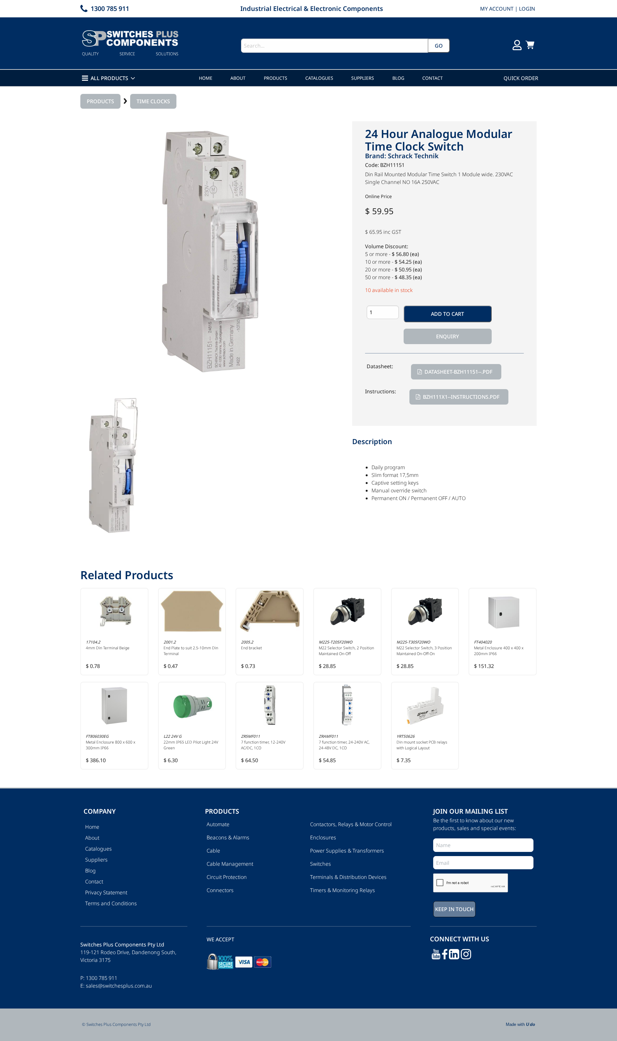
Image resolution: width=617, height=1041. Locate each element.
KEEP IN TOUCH (227, 571)
